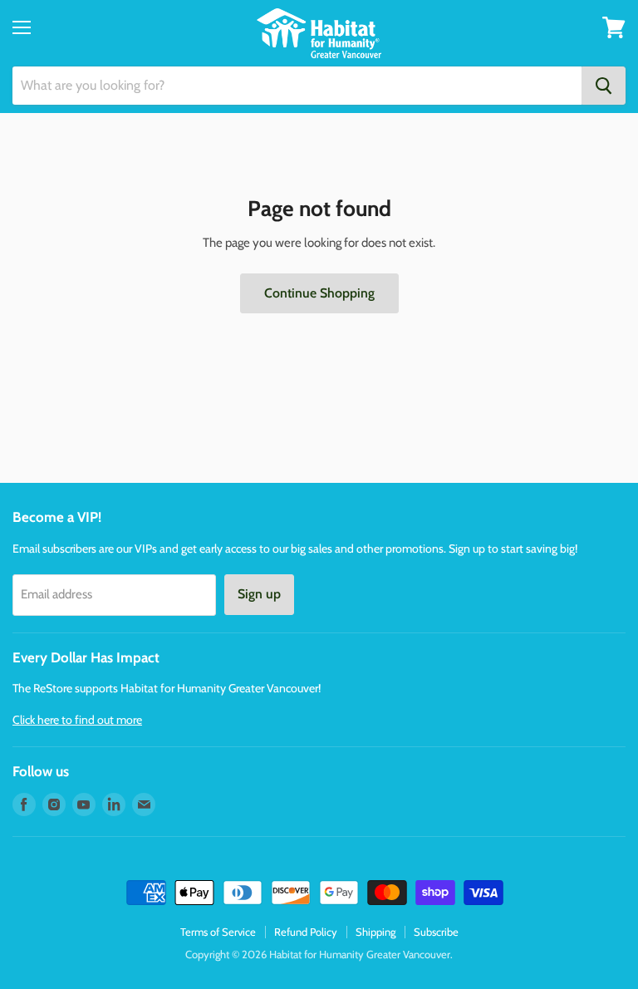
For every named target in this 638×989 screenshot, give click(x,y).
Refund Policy (305, 931)
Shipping (375, 931)
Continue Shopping (319, 293)
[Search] (604, 85)
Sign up (259, 594)
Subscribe (436, 931)
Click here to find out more (77, 719)
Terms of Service (218, 931)
